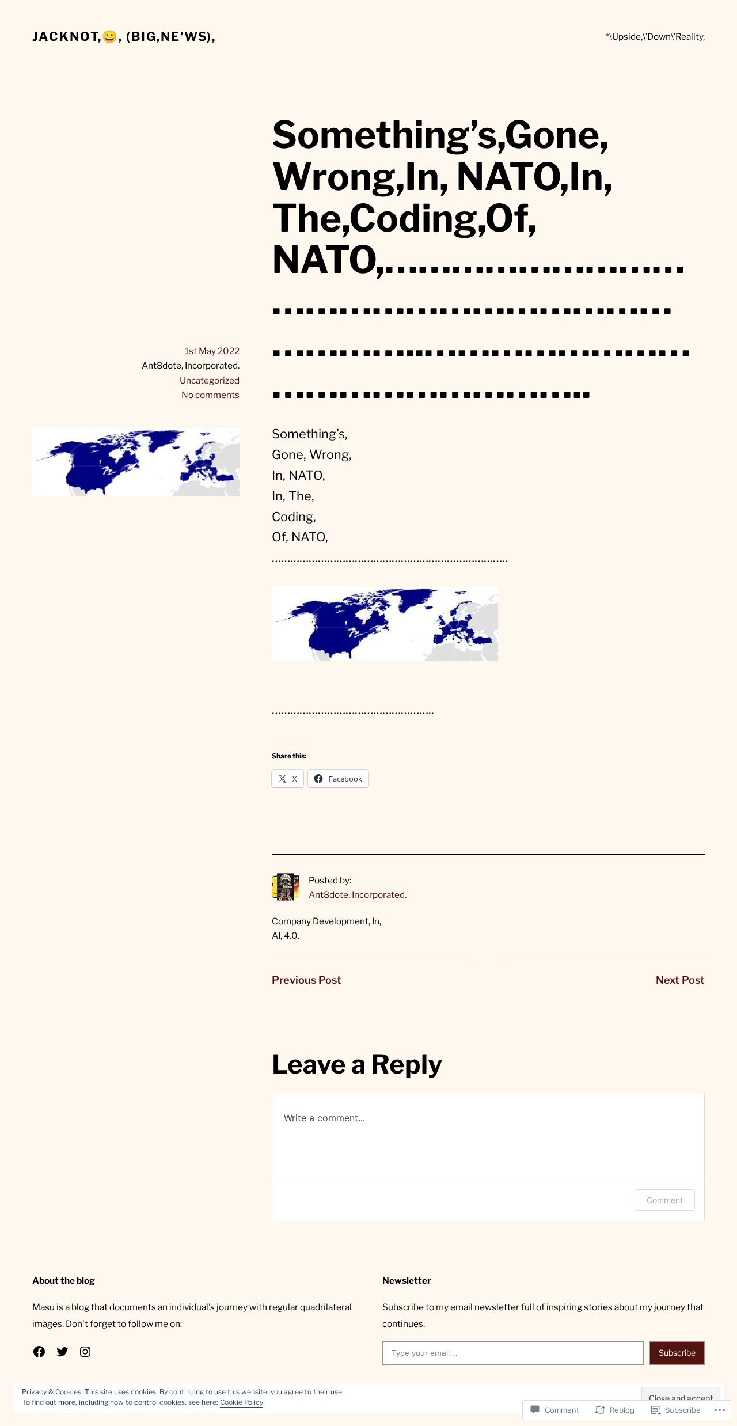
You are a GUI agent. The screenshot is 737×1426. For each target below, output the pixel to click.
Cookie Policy (241, 1402)
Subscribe (677, 1352)
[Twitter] (62, 1352)
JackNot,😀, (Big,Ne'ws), (124, 36)
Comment (665, 1200)
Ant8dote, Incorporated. (358, 894)
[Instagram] (85, 1352)
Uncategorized (210, 380)
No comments (210, 394)
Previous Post (306, 980)
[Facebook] (39, 1352)
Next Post (680, 980)
